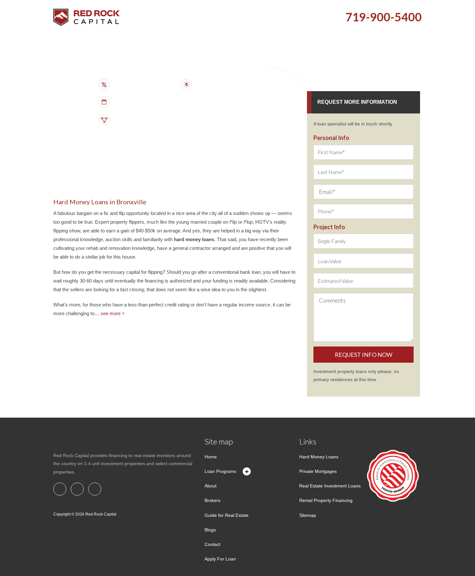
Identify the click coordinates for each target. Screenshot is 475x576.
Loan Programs (220, 471)
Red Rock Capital (100, 514)
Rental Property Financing (326, 500)
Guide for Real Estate (226, 515)
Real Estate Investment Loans (330, 485)
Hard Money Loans (318, 456)
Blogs (210, 529)
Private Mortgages (318, 471)
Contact (212, 544)
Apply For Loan (220, 558)
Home (211, 456)
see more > (112, 313)
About (210, 485)
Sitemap (307, 515)
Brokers (212, 500)
